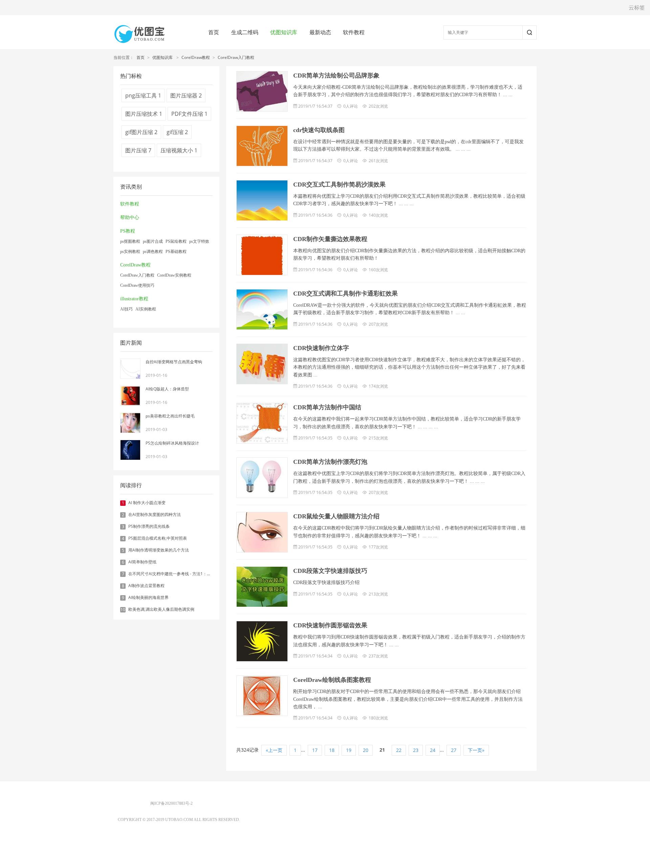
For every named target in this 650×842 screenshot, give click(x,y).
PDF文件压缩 (189, 113)
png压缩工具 (143, 95)
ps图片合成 (153, 241)
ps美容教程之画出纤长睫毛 (170, 416)
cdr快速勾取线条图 (319, 130)
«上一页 (274, 750)
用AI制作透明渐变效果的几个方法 (158, 550)
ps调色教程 (153, 251)
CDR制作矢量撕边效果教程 (330, 239)
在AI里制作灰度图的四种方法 (154, 514)
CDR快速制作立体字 (321, 348)
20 (365, 750)
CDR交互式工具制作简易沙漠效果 (339, 184)
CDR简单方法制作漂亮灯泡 (330, 461)
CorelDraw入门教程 (236, 57)
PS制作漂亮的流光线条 (149, 526)
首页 (213, 32)
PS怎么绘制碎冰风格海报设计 (172, 443)
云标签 (637, 7)
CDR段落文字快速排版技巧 (330, 570)
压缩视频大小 (178, 150)
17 (315, 750)
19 (348, 750)
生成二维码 (244, 32)
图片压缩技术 (143, 113)
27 (453, 750)
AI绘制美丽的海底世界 (148, 597)
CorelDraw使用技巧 (137, 285)
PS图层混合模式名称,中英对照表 (157, 538)
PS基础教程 (176, 251)
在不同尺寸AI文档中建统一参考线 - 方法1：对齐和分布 (177, 574)
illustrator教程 (134, 298)
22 (399, 750)
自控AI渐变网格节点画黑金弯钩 (174, 362)
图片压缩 (138, 150)
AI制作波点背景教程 (146, 585)
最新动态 (320, 32)
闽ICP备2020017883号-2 (171, 803)
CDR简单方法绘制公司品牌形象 (336, 75)
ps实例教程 (130, 251)
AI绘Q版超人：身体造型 (167, 389)
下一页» (476, 750)
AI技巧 (126, 309)
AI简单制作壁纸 (142, 562)
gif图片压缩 (141, 132)
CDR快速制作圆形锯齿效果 (330, 625)
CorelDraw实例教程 (174, 275)
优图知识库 (283, 32)
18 (331, 750)
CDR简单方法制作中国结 (327, 407)
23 (415, 750)
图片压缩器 (186, 95)
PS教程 (127, 231)
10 (123, 609)
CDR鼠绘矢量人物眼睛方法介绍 (336, 516)
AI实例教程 (145, 309)
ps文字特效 (199, 241)
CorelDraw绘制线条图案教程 (332, 679)
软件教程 (354, 32)
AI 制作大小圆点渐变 (147, 502)
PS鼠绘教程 (176, 241)
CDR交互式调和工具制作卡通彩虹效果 (345, 293)
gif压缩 (177, 132)
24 (432, 750)
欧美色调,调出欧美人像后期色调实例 (161, 609)
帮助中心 (129, 217)
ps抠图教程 (130, 241)
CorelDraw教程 (195, 57)
